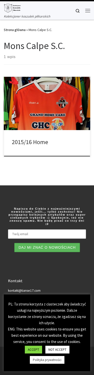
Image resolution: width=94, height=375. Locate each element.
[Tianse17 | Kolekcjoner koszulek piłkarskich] (12, 7)
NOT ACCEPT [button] (57, 349)
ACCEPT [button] (33, 349)
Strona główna (15, 30)
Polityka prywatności (47, 360)
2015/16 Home (30, 142)
